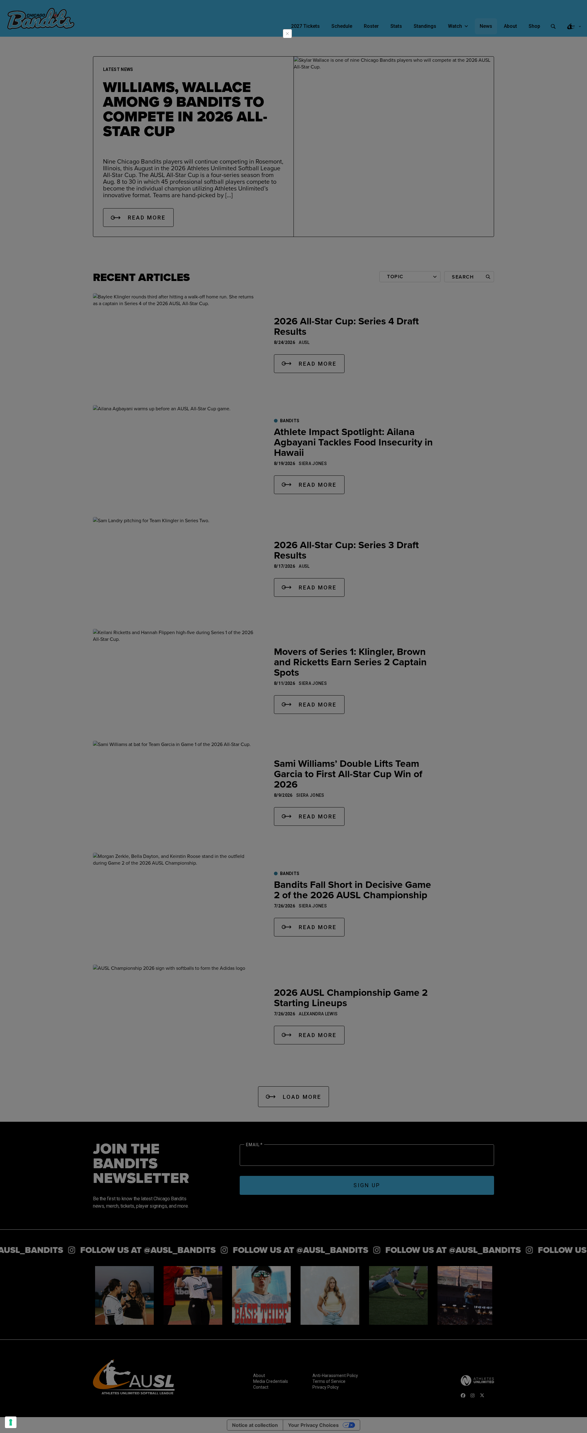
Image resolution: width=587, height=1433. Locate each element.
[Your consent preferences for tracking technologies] (11, 1422)
